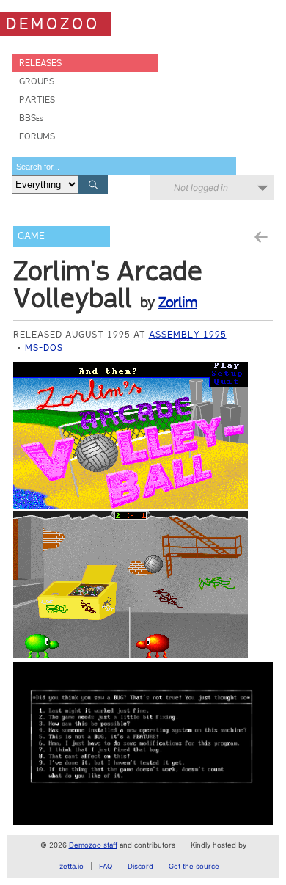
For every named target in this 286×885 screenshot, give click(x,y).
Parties (37, 99)
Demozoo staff (93, 845)
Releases (40, 62)
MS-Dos (44, 347)
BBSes (31, 117)
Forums (37, 136)
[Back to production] (260, 237)
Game (31, 236)
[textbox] (124, 166)
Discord (140, 866)
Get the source (194, 866)
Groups (36, 81)
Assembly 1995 (188, 334)
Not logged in (201, 187)
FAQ (105, 866)
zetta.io (71, 866)
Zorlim (177, 302)
